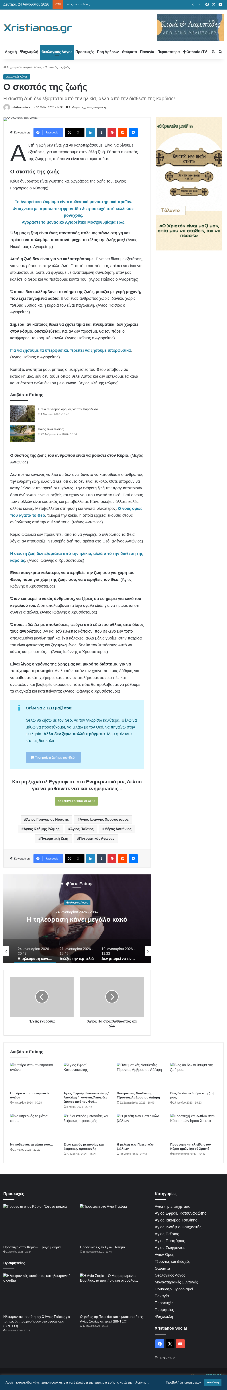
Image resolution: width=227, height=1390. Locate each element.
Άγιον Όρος (164, 1255)
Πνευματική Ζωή (54, 838)
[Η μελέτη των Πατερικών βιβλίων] (140, 1127)
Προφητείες (164, 1310)
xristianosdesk (20, 107)
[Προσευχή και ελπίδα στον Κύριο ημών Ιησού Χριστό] (193, 1127)
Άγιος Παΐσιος (82, 829)
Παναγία (147, 52)
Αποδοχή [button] (213, 1382)
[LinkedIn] (90, 132)
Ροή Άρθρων (108, 52)
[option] (77, 918)
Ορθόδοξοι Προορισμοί (174, 1289)
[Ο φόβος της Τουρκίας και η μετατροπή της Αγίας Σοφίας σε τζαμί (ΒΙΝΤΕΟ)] (114, 1292)
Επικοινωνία (165, 1358)
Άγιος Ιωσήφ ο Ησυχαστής (178, 1227)
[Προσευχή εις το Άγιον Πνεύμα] (114, 1223)
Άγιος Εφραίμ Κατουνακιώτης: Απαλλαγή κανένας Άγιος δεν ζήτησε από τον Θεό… (86, 1097)
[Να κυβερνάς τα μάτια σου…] (33, 1127)
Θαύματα (129, 52)
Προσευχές (84, 52)
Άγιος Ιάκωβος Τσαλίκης (176, 1220)
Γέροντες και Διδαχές (172, 1261)
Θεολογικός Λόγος (56, 52)
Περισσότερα (168, 52)
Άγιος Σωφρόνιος (170, 1247)
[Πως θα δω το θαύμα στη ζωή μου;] (193, 1076)
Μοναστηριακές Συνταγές (176, 1282)
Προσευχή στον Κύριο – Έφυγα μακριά (32, 1247)
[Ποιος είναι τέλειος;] (22, 433)
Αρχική (11, 52)
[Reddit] (122, 132)
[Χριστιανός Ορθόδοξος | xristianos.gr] (37, 28)
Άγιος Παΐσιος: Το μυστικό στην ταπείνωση (92, 4)
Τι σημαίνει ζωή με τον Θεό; (54, 757)
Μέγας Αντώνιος (117, 829)
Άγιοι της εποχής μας (172, 1206)
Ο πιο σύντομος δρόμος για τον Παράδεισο (68, 409)
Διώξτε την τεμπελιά (77, 919)
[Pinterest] (112, 132)
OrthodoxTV (196, 52)
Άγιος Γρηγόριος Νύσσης (47, 819)
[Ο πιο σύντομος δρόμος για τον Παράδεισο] (22, 413)
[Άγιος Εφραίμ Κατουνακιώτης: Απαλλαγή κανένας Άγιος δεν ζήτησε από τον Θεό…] (87, 1076)
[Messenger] (133, 132)
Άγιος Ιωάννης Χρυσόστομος (104, 819)
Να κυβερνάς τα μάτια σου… (31, 1144)
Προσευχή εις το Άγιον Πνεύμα (102, 1247)
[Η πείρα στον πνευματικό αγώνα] (33, 1076)
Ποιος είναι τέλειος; (51, 429)
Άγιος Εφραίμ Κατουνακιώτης (180, 1213)
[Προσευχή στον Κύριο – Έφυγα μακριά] (37, 1223)
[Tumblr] (101, 132)
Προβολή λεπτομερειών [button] (183, 1382)
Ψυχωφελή (29, 52)
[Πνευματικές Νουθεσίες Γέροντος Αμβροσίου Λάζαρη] (140, 1076)
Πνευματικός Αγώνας (96, 838)
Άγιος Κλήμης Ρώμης (41, 829)
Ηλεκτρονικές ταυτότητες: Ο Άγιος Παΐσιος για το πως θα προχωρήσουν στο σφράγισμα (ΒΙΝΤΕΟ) (36, 1321)
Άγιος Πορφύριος (170, 1241)
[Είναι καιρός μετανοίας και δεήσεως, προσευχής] (87, 1127)
